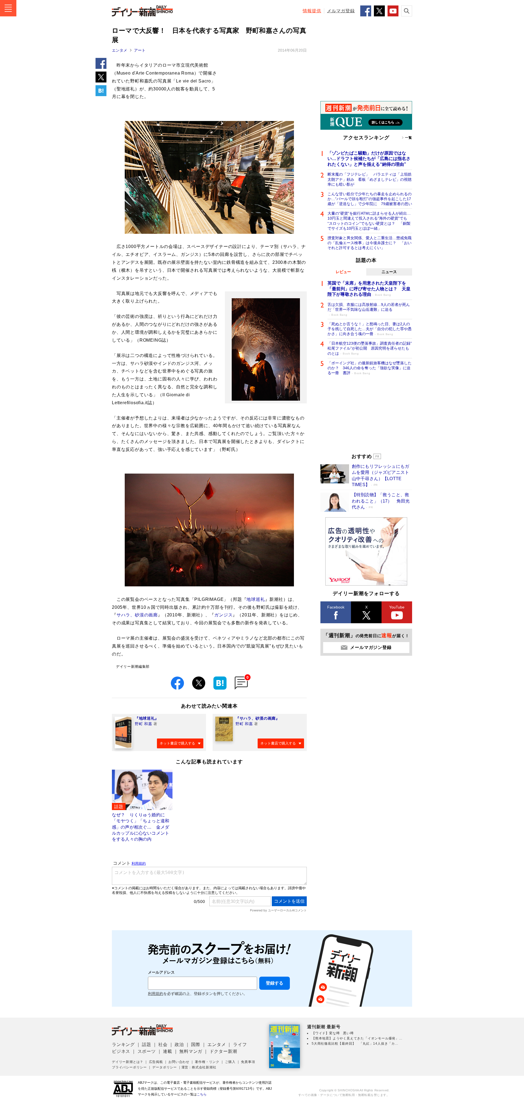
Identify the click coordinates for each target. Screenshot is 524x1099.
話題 (146, 1044)
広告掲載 (156, 1062)
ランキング (123, 1044)
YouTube (396, 607)
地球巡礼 (255, 599)
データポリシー (164, 1067)
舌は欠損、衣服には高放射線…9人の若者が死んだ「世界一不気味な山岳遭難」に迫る (368, 309)
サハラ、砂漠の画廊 (137, 615)
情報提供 (312, 10)
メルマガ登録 (341, 10)
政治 (179, 1044)
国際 (195, 1044)
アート (139, 50)
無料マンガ (190, 1051)
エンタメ (119, 50)
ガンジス (223, 615)
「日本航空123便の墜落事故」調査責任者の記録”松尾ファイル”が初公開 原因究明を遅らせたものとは (369, 348)
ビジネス (121, 1051)
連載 (167, 1051)
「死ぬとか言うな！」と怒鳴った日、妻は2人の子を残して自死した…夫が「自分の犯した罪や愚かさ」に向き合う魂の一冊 (369, 329)
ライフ (240, 1044)
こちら (202, 1094)
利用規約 (155, 994)
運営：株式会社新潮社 (198, 1067)
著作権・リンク (207, 1062)
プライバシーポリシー (129, 1067)
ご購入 (230, 1062)
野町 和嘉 (143, 724)
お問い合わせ (178, 1062)
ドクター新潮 (223, 1051)
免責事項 (248, 1062)
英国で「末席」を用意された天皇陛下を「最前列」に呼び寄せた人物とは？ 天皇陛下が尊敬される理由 (368, 289)
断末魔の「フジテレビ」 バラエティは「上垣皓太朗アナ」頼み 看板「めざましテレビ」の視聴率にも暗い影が (369, 179)
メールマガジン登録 (370, 647)
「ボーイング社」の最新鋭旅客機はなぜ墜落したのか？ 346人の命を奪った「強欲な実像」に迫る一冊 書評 (369, 368)
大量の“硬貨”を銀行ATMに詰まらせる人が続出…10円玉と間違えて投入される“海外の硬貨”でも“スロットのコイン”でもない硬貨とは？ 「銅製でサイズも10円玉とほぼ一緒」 (369, 221)
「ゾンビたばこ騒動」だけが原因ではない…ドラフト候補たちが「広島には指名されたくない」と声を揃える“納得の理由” (368, 159)
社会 (163, 1044)
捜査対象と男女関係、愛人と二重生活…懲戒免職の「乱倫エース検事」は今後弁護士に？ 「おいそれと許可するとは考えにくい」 (369, 243)
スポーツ (147, 1051)
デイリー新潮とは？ (127, 1062)
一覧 (408, 137)
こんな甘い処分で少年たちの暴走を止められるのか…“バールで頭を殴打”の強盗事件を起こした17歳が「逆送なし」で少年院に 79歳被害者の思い (369, 199)
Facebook (335, 607)
